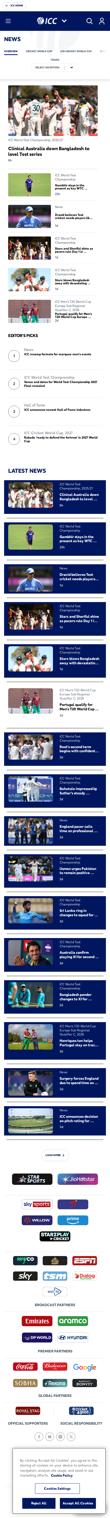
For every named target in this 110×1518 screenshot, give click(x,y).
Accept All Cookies (78, 1503)
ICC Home (16, 5)
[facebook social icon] (39, 1436)
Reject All (39, 1503)
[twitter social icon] (71, 1436)
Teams (55, 59)
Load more (53, 1155)
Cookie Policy (62, 1475)
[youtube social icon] (49, 1436)
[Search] (89, 21)
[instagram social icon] (60, 1436)
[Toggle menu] (8, 21)
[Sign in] (102, 21)
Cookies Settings (57, 1488)
